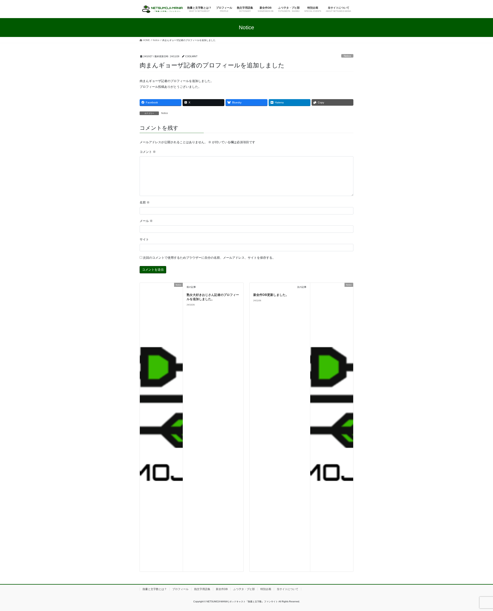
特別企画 (265, 589)
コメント (148, 151)
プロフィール (180, 589)
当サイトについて (287, 589)
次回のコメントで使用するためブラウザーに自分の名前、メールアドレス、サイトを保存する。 (209, 257)
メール (146, 221)
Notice (347, 55)
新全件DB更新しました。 (271, 294)
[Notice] (161, 569)
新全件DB (222, 589)
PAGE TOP (478, 589)
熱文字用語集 (202, 589)
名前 (145, 202)
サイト (144, 239)
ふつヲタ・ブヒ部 (244, 589)
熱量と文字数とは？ (155, 589)
